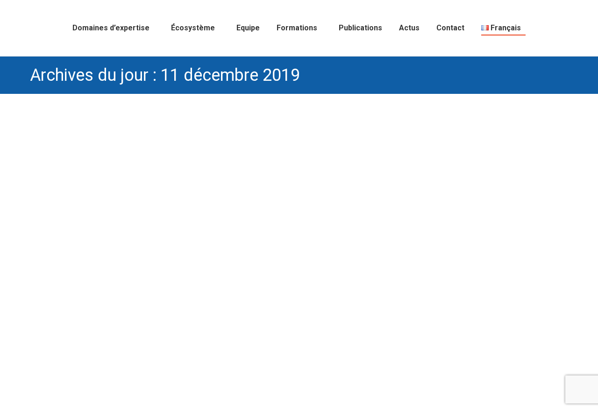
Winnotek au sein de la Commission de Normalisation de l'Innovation (153, 354)
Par (300, 354)
